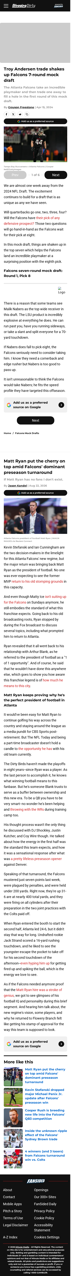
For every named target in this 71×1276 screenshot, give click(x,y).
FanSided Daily (45, 1204)
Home (7, 433)
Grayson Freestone (21, 107)
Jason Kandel (17, 485)
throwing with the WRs (27, 809)
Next (55, 175)
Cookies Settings (46, 1237)
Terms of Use (13, 1218)
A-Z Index (10, 1237)
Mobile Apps (12, 1204)
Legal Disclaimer (15, 1225)
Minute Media (22, 1247)
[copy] (27, 114)
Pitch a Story (12, 1211)
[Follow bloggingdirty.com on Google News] (61, 405)
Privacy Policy (44, 1211)
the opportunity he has (35, 749)
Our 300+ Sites (45, 1197)
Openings (41, 1190)
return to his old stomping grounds (37, 581)
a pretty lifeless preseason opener (36, 859)
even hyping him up (35, 963)
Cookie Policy (44, 1218)
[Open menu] (6, 5)
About (7, 1190)
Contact (9, 1197)
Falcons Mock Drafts (27, 433)
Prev (15, 175)
